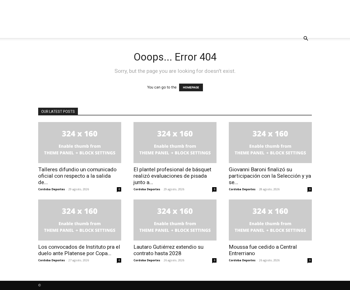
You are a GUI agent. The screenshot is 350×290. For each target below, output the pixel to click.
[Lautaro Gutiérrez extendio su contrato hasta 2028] (175, 220)
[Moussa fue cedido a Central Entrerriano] (270, 220)
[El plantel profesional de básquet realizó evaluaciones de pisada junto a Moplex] (175, 142)
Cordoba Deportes (51, 189)
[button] (306, 39)
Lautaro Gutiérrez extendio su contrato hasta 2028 (168, 250)
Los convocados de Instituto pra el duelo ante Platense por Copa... (79, 250)
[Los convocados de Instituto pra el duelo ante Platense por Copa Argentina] (79, 220)
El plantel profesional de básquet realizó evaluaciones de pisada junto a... (172, 175)
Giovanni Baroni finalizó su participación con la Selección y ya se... (270, 175)
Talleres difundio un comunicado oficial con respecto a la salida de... (77, 175)
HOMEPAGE (191, 87)
